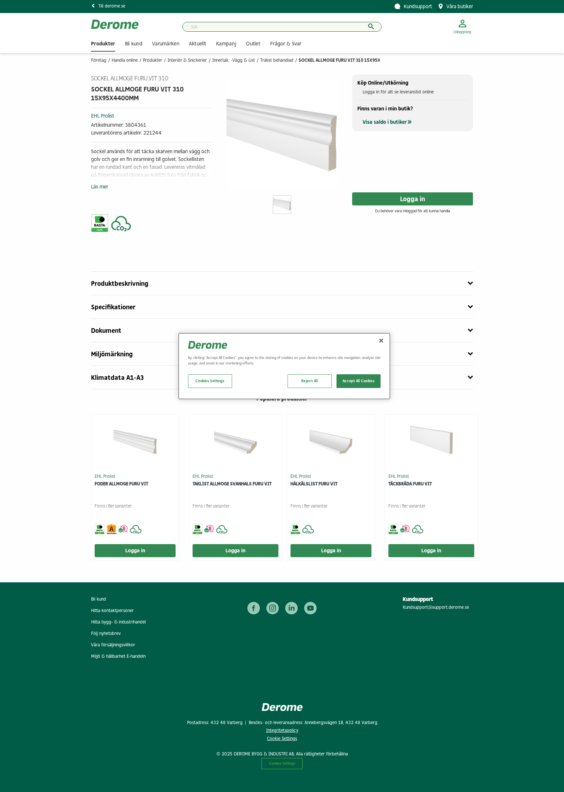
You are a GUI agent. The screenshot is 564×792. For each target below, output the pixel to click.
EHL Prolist (102, 116)
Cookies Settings (282, 763)
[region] (284, 366)
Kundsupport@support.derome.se (436, 607)
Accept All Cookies (358, 381)
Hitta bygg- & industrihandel (118, 622)
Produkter (152, 60)
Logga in (412, 199)
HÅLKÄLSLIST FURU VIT (313, 484)
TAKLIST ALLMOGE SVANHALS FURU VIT (232, 484)
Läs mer (99, 187)
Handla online (125, 60)
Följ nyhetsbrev (106, 633)
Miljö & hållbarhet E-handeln (118, 656)
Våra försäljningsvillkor (113, 645)
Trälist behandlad (276, 60)
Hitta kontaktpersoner (112, 610)
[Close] (381, 340)
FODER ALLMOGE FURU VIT (121, 484)
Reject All (309, 381)
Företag (98, 60)
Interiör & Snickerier (187, 60)
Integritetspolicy (282, 730)
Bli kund (98, 599)
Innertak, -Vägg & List (233, 60)
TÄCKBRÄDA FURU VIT (410, 484)
